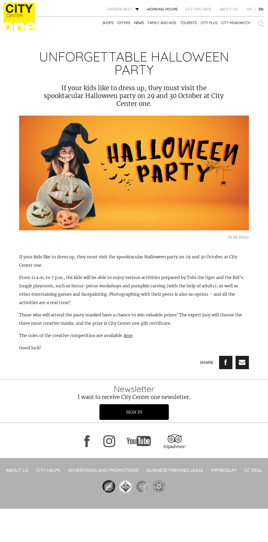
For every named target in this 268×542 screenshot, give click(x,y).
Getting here (198, 9)
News (139, 23)
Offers (123, 23)
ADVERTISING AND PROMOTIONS (103, 470)
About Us (228, 9)
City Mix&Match (235, 23)
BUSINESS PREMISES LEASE (175, 470)
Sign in (134, 412)
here (127, 335)
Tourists (188, 23)
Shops (108, 23)
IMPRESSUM (223, 470)
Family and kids (162, 23)
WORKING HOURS (162, 9)
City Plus (209, 23)
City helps (48, 470)
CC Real (253, 470)
